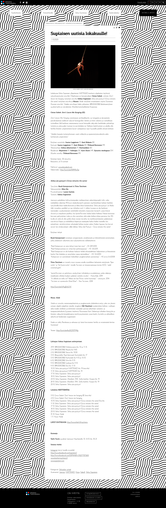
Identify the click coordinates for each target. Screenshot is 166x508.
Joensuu (62, 472)
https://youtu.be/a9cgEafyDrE (61, 287)
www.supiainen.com (57, 461)
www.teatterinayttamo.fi (59, 458)
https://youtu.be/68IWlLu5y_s (69, 170)
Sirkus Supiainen (91, 472)
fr (160, 2)
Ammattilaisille (48, 13)
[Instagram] (26, 3)
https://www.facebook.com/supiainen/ (64, 453)
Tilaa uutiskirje (136, 492)
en (153, 2)
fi (149, 2)
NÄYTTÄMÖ (70, 472)
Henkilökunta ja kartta (93, 497)
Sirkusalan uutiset (60, 23)
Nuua (78, 472)
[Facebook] (20, 3)
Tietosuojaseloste (135, 494)
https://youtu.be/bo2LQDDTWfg (67, 330)
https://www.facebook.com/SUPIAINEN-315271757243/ (70, 455)
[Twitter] (23, 3)
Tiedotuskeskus (114, 13)
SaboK (82, 472)
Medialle (137, 496)
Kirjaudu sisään (141, 2)
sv (156, 2)
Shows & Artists (148, 13)
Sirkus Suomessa (81, 13)
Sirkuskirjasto (90, 501)
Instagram (54, 450)
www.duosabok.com (65, 167)
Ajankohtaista (16, 13)
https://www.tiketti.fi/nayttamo (77, 422)
